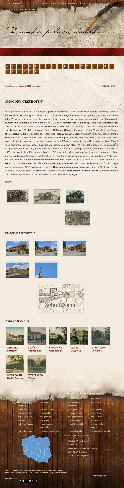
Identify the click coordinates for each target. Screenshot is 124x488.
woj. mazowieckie (24, 413)
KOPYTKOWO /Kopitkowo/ (79, 455)
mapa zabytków (64, 3)
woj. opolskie (45, 413)
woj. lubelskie (45, 398)
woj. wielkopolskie (25, 431)
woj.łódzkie (22, 409)
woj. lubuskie (45, 402)
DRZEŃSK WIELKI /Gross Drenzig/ (82, 448)
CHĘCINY (72, 444)
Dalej (114, 85)
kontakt (86, 3)
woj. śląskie (44, 420)
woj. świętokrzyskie (25, 424)
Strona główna (17, 3)
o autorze (40, 3)
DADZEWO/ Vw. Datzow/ (78, 441)
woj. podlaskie (46, 416)
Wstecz (104, 85)
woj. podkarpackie (25, 416)
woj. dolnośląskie (24, 398)
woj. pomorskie (24, 420)
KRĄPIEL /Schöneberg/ (77, 452)
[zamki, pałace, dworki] (62, 25)
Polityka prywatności (22, 9)
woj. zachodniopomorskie (50, 431)
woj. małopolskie (46, 409)
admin (39, 86)
